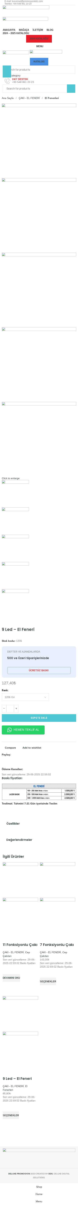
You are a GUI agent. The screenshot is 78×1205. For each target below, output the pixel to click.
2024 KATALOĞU (39, 38)
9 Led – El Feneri (17, 1078)
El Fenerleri (52, 98)
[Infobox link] (39, 80)
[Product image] (20, 915)
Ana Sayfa (8, 98)
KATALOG (39, 61)
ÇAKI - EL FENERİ (29, 98)
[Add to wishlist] (7, 969)
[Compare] (7, 937)
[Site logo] (26, 10)
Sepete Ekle (39, 718)
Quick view (7, 986)
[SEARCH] (71, 88)
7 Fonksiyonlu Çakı (57, 944)
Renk (5, 690)
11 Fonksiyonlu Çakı (20, 944)
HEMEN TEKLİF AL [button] (26, 729)
